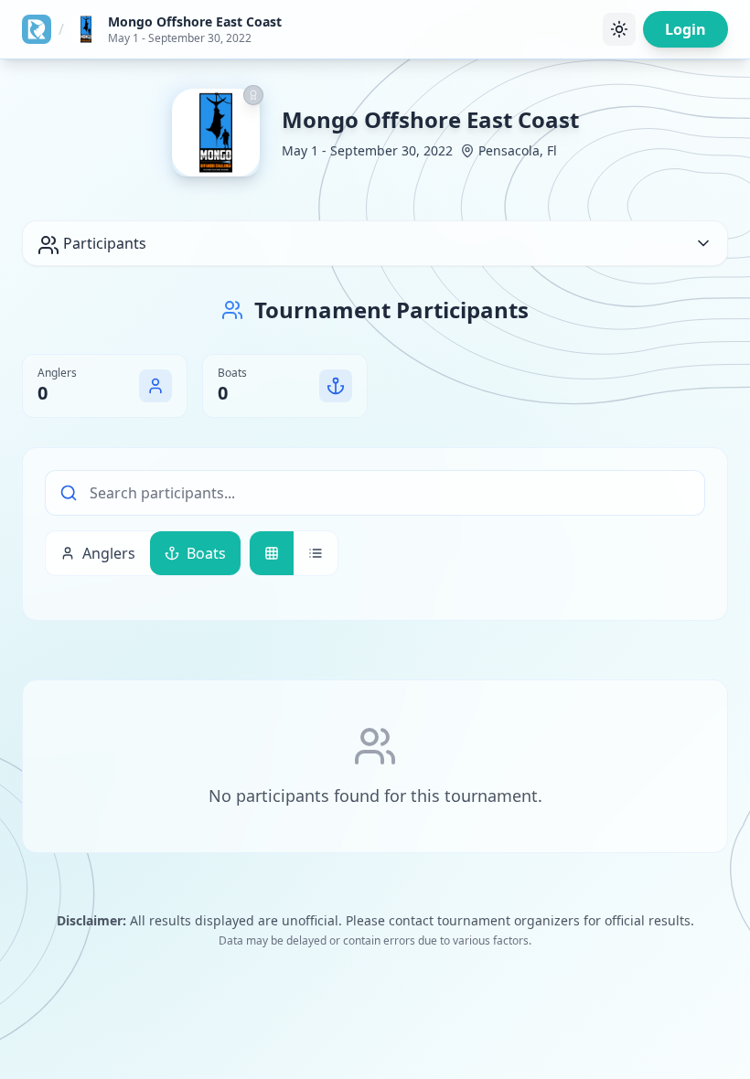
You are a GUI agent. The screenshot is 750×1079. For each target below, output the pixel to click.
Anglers (108, 553)
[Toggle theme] (619, 29)
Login (685, 29)
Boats (206, 553)
